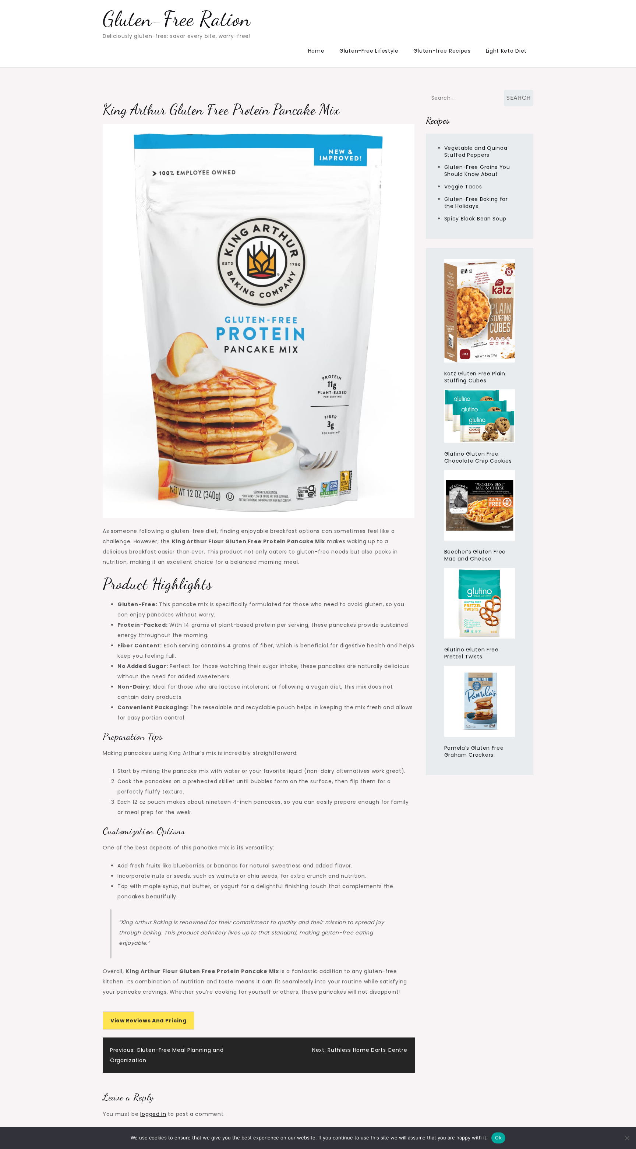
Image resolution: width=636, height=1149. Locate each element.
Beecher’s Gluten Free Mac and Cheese (475, 555)
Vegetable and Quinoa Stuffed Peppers (476, 151)
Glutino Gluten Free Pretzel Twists (471, 653)
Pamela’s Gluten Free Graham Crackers (474, 751)
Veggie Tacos (463, 186)
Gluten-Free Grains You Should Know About (477, 170)
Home (316, 50)
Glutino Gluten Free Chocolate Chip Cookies (478, 457)
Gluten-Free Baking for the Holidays (476, 202)
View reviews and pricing (148, 1020)
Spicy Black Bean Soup (475, 218)
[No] (626, 1138)
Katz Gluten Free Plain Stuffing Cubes (474, 377)
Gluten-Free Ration (177, 18)
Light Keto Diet (506, 50)
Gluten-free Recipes (441, 50)
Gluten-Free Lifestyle (369, 50)
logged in (153, 1114)
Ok (498, 1138)
